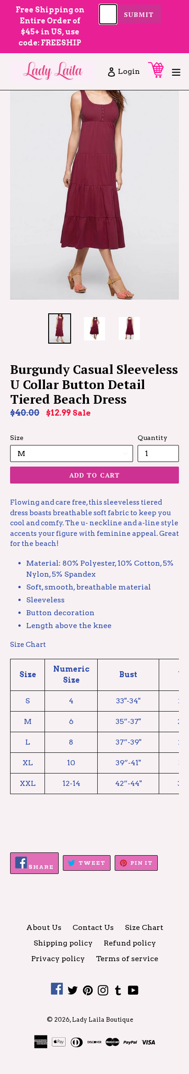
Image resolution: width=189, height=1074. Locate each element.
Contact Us (93, 927)
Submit (139, 14)
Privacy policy (58, 958)
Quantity (152, 437)
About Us (43, 927)
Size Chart (144, 927)
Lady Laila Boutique (102, 1019)
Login (129, 71)
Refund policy (130, 943)
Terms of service (127, 958)
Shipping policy (63, 943)
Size (16, 437)
